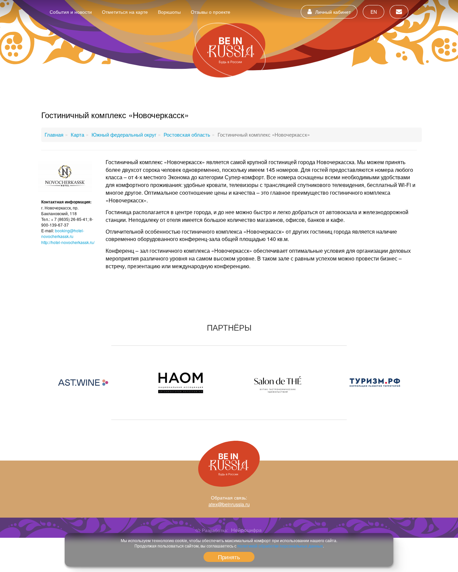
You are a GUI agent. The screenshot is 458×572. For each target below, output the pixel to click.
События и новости (71, 11)
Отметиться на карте (125, 11)
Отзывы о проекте (210, 11)
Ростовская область (187, 134)
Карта (77, 134)
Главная (54, 134)
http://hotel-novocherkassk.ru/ (68, 242)
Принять (229, 557)
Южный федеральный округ (124, 134)
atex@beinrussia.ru (229, 504)
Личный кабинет (333, 11)
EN (373, 11)
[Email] (399, 11)
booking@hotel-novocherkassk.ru (62, 233)
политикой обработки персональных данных (280, 546)
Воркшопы (169, 11)
